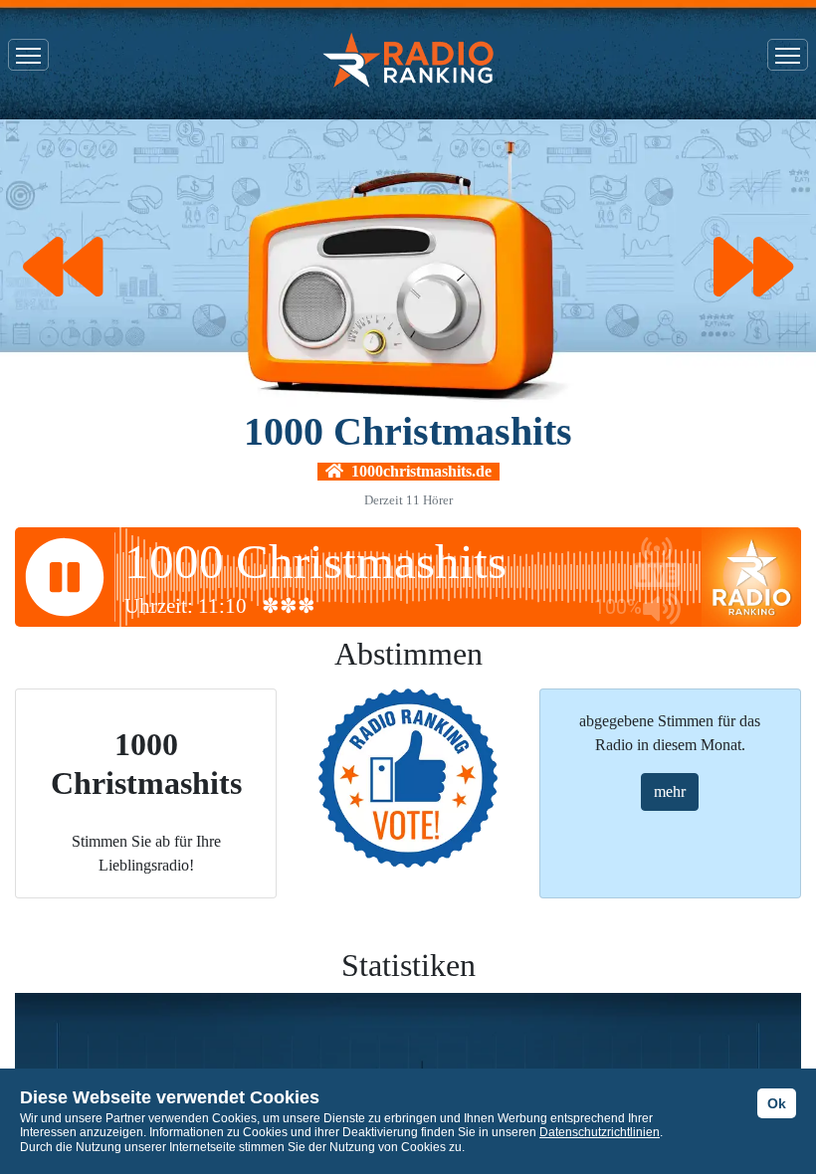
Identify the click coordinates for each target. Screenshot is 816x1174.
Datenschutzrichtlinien (599, 1132)
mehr (670, 791)
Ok (776, 1103)
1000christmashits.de (417, 471)
